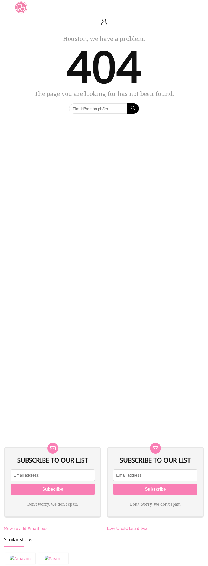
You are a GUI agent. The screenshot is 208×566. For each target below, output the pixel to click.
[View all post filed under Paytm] (53, 558)
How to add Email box (26, 528)
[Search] (199, 7)
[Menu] (6, 7)
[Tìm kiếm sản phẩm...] (133, 108)
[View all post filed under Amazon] (20, 558)
